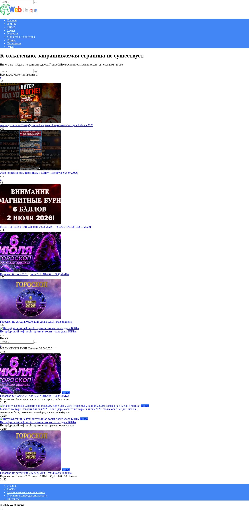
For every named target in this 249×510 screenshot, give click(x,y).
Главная (12, 20)
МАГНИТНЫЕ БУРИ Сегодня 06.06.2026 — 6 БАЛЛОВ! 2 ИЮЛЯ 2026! (45, 226)
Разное (11, 40)
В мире (11, 23)
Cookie (11, 488)
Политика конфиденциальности (27, 495)
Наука (11, 30)
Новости (12, 33)
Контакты (13, 498)
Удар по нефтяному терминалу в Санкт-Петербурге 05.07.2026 (39, 172)
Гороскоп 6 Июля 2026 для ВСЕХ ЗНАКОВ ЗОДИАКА (34, 274)
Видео (11, 26)
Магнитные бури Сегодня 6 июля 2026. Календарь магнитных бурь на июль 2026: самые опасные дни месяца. (68, 409)
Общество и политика (21, 36)
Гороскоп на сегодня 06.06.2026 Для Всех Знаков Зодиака (36, 321)
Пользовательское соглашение (26, 492)
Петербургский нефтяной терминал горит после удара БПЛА (38, 331)
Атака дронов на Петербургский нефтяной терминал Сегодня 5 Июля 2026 (46, 125)
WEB (10, 46)
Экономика (14, 43)
